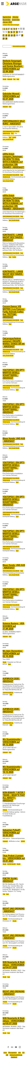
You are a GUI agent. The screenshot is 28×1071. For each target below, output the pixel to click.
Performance (6, 133)
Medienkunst (6, 177)
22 (6, 35)
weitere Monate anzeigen (11, 25)
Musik (4, 79)
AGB (7, 1055)
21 (4, 35)
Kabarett (9, 79)
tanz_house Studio (8, 139)
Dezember (16, 19)
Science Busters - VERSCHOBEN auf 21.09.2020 (14, 626)
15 (9, 32)
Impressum (14, 1057)
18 (17, 32)
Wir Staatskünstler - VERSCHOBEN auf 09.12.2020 (12, 742)
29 (4, 38)
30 (6, 38)
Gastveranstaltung (8, 692)
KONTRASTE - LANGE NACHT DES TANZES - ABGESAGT (13, 237)
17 (14, 32)
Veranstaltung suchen (19, 46)
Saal (18, 79)
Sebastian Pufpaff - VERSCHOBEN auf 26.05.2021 (12, 833)
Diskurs (5, 810)
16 (11, 32)
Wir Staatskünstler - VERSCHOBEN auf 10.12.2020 (12, 769)
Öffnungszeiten (12, 1052)
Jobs (19, 1052)
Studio (14, 137)
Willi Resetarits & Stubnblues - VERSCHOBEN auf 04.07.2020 (14, 965)
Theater (5, 919)
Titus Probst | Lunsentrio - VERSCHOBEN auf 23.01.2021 (14, 858)
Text (14, 79)
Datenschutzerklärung (16, 1055)
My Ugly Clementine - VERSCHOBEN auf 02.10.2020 (13, 653)
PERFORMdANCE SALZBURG (11, 131)
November (7, 19)
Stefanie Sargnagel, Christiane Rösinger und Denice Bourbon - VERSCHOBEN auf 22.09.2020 (13, 66)
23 (9, 35)
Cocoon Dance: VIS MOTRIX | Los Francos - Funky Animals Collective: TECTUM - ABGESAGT (14, 311)
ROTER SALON (11, 864)
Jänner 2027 (7, 22)
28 (22, 35)
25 (14, 35)
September (7, 17)
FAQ (23, 1052)
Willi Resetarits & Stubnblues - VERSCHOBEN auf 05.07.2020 (14, 1021)
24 (12, 35)
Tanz (12, 133)
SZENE (23, 841)
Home (5, 1052)
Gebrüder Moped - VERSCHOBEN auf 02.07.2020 (11, 96)
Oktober (15, 17)
